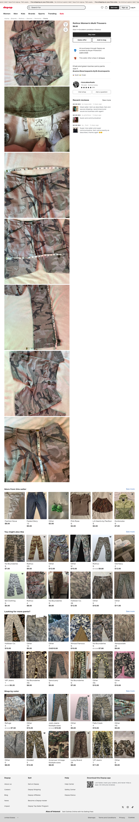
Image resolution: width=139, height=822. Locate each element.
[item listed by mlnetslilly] (124, 665)
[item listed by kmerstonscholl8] (102, 707)
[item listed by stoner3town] (14, 548)
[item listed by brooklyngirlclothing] (36, 548)
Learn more (83, 53)
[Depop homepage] (7, 7)
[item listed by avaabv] (102, 628)
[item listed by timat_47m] (14, 707)
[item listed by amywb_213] (124, 628)
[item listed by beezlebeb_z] (80, 548)
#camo (76, 71)
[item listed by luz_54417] (14, 744)
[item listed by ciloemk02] (58, 628)
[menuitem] (7, 14)
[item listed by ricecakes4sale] (14, 505)
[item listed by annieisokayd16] (80, 585)
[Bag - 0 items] (106, 7)
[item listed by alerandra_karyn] (14, 628)
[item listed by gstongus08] (80, 744)
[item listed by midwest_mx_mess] (80, 665)
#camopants (104, 71)
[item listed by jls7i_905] (58, 707)
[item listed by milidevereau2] (102, 665)
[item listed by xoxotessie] (124, 744)
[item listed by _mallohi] (14, 585)
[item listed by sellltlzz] (102, 744)
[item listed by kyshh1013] (58, 744)
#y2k (95, 71)
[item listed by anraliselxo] (80, 707)
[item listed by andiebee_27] (58, 548)
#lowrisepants (86, 71)
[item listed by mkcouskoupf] (58, 585)
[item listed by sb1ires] (58, 665)
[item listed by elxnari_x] (102, 585)
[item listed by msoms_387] (36, 744)
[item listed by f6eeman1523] (14, 665)
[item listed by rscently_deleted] (102, 548)
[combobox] (56, 8)
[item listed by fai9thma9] (36, 628)
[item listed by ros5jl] (36, 665)
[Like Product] (22, 494)
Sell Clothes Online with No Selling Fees (77, 812)
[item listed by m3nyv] (124, 707)
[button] (96, 87)
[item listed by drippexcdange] (124, 585)
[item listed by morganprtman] (124, 548)
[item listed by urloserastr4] (80, 628)
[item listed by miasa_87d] (36, 707)
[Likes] (102, 7)
